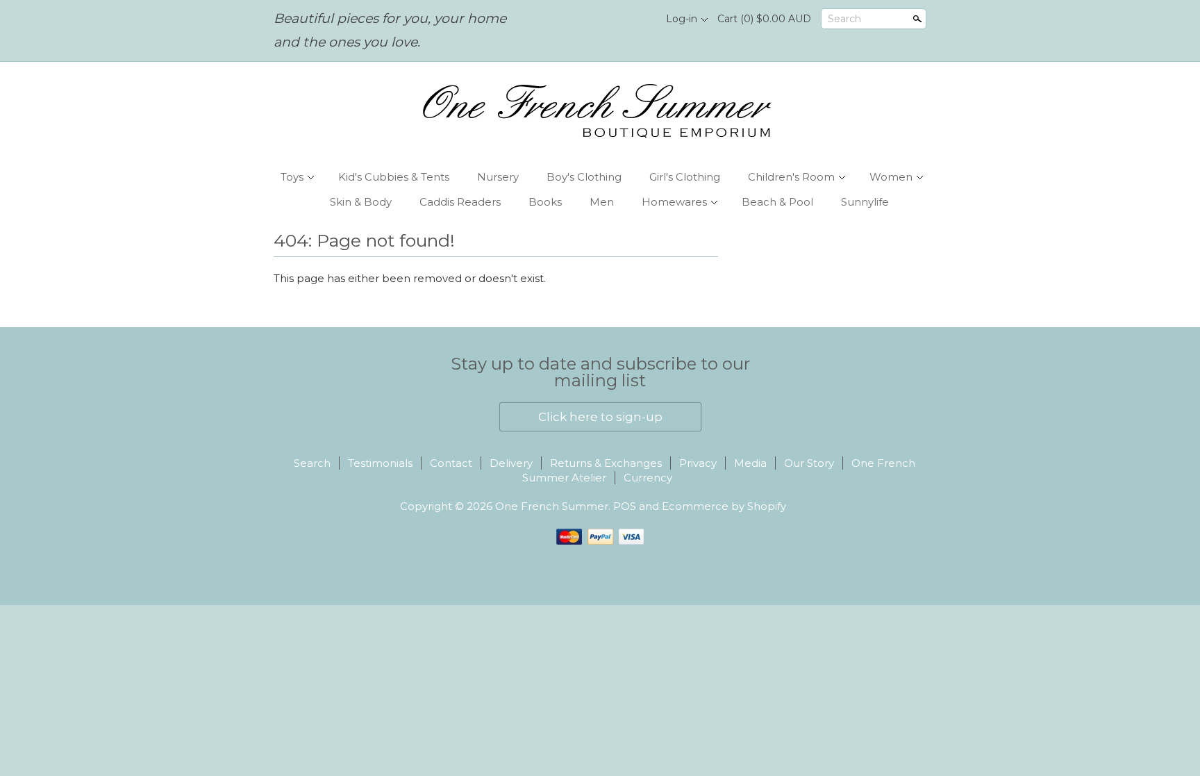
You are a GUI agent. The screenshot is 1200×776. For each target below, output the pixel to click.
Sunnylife (865, 201)
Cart (764, 19)
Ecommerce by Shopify (724, 506)
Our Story (809, 463)
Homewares (674, 201)
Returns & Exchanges (606, 463)
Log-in (681, 19)
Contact (451, 463)
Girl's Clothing (684, 176)
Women (890, 176)
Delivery (511, 463)
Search (844, 19)
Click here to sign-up (600, 417)
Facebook (614, 19)
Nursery (498, 176)
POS (624, 506)
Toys (292, 176)
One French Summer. (554, 506)
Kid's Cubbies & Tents (393, 176)
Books (545, 201)
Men (602, 201)
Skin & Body (361, 201)
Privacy (698, 463)
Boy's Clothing (584, 176)
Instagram (638, 19)
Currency (648, 477)
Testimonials (380, 463)
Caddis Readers (460, 201)
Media (750, 463)
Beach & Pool (777, 201)
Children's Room (791, 176)
